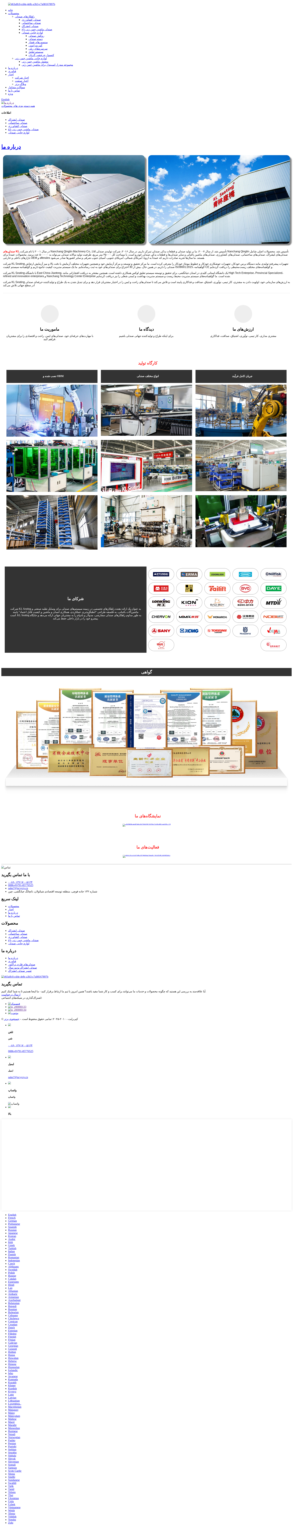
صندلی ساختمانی (31, 23)
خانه (10, 10)
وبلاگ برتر (20, 84)
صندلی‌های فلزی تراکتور (21, 964)
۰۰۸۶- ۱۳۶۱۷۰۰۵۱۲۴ (20, 882)
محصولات (13, 13)
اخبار (11, 74)
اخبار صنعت (21, 80)
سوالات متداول (16, 87)
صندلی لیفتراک (30, 26)
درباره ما (13, 68)
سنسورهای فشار (38, 42)
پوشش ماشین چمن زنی (35, 61)
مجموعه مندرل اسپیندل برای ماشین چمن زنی (47, 64)
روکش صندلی (36, 35)
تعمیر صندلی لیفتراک (20, 970)
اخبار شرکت (22, 77)
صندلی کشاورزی (31, 19)
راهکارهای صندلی (25, 16)
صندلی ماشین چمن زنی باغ (37, 29)
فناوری (12, 71)
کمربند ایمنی (35, 45)
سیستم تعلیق (35, 51)
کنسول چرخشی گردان (41, 55)
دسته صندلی (35, 39)
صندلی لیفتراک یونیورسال (22, 967)
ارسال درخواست (10, 994)
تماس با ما (14, 90)
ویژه (10, 93)
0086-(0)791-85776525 (20, 885)
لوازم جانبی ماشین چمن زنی (31, 58)
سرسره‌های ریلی (37, 48)
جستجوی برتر (11, 1019)
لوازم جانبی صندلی (32, 32)
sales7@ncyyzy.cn (18, 888)
